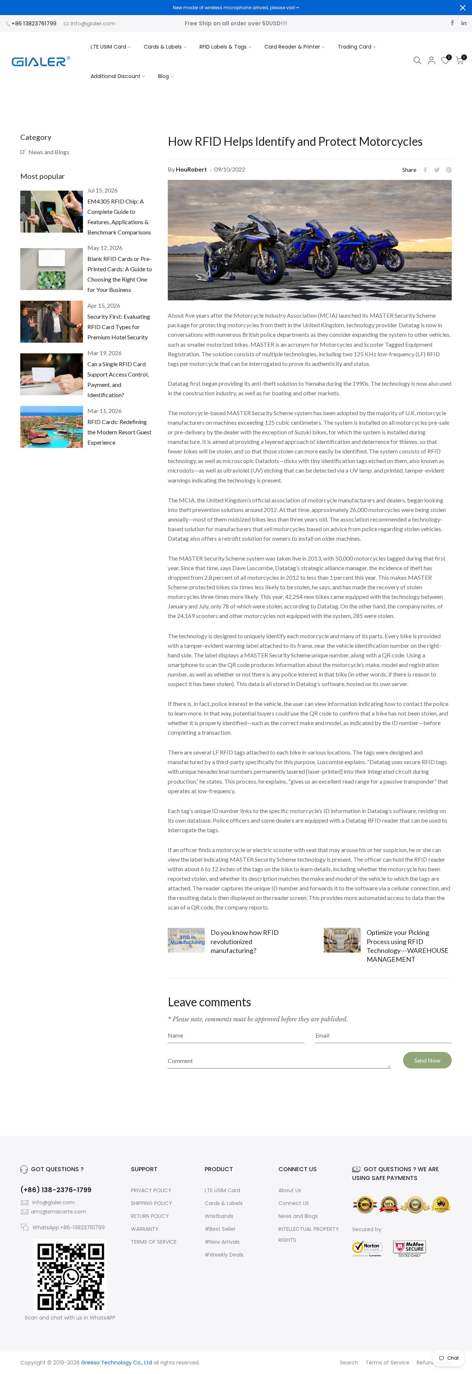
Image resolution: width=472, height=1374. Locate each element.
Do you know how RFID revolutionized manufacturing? (245, 941)
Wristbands (219, 1216)
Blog (163, 76)
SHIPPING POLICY (151, 1203)
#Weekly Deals (224, 1254)
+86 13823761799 (34, 23)
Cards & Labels (163, 46)
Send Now (427, 1060)
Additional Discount (115, 76)
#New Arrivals (222, 1242)
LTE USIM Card (108, 46)
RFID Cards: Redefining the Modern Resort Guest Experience (119, 432)
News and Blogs (48, 151)
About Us (289, 1190)
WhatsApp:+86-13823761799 (68, 1227)
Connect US (293, 1203)
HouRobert (191, 169)
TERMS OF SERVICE (154, 1242)
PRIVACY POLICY (151, 1190)
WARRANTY (145, 1229)
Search (349, 1362)
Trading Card (354, 46)
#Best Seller (220, 1229)
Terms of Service (387, 1362)
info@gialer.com (93, 23)
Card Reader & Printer (292, 46)
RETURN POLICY (150, 1216)
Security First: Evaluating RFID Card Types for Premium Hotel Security (118, 326)
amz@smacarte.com (58, 1211)
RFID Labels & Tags (223, 46)
